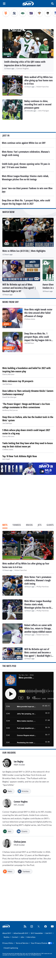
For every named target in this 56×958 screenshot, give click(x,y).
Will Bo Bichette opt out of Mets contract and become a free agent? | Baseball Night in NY (38, 654)
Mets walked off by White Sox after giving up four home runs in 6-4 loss (38, 80)
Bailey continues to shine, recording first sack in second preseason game (37, 104)
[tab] (4, 525)
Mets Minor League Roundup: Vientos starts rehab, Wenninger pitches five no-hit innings (25, 177)
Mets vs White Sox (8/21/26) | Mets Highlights (24, 251)
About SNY (6, 933)
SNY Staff (6, 459)
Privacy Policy (7, 943)
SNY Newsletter (37, 933)
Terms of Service (22, 943)
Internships (30, 937)
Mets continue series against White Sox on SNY (24, 143)
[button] (6, 221)
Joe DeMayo (29, 343)
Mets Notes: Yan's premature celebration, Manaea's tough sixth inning (37, 580)
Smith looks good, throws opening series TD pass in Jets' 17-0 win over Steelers (26, 165)
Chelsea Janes (29, 319)
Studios (6, 937)
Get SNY (48, 933)
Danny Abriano (8, 374)
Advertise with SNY (20, 933)
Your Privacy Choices (39, 943)
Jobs (22, 937)
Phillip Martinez (42, 586)
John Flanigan (43, 111)
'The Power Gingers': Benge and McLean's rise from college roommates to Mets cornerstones (26, 405)
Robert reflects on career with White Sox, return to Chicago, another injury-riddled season (38, 628)
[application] (28, 232)
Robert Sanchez (42, 86)
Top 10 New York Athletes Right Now (19, 456)
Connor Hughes (22, 68)
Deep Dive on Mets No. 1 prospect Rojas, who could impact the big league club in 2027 (26, 202)
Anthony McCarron (10, 410)
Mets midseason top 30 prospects (17, 381)
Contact (15, 937)
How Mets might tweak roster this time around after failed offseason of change (38, 313)
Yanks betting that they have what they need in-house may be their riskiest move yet (27, 445)
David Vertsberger (9, 397)
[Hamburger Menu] (4, 3)
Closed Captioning (11, 948)
